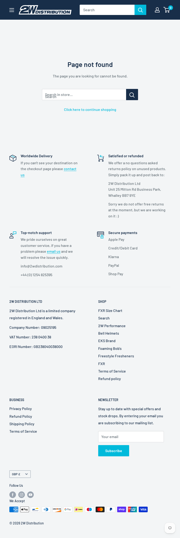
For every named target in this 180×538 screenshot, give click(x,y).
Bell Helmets (108, 333)
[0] (167, 10)
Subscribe (113, 450)
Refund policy (109, 378)
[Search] (140, 10)
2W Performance (112, 325)
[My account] (157, 9)
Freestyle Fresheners (116, 356)
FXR (101, 363)
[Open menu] (11, 10)
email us (53, 251)
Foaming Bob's (110, 348)
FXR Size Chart (110, 310)
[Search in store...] (132, 94)
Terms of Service (112, 371)
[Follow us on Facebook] (12, 494)
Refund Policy (20, 416)
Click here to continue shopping (90, 109)
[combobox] (107, 10)
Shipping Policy (21, 423)
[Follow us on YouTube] (30, 494)
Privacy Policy (20, 408)
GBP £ (16, 474)
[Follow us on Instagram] (21, 494)
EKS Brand (107, 340)
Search (104, 318)
